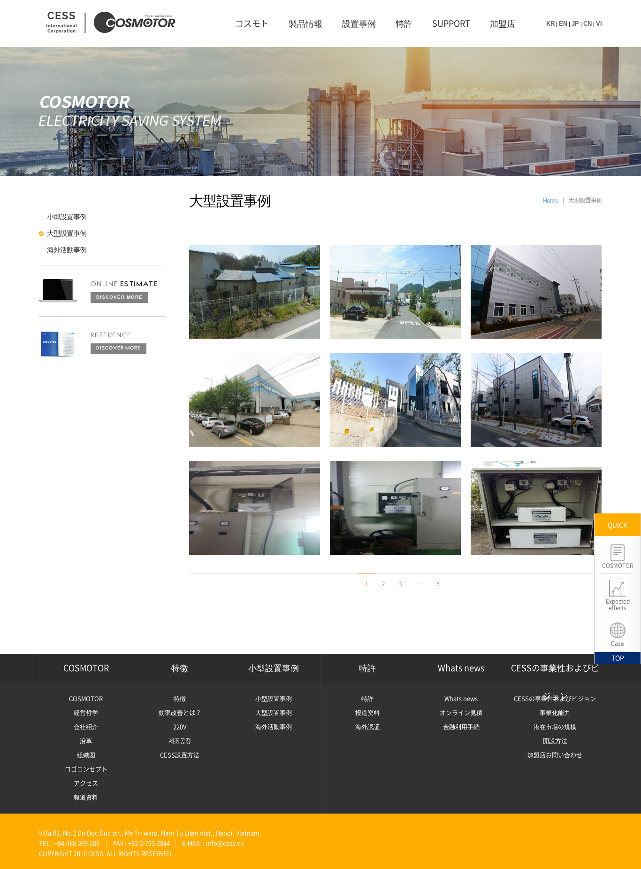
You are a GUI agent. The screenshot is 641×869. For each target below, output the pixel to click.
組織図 (86, 754)
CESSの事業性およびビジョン (555, 671)
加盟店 (502, 23)
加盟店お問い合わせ (554, 754)
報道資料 (86, 796)
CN (587, 23)
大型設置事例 (66, 233)
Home (550, 199)
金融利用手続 (461, 726)
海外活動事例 (66, 249)
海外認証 (367, 726)
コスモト (252, 23)
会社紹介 (86, 726)
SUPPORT (451, 23)
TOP (617, 657)
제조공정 (179, 740)
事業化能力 (555, 712)
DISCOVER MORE (119, 297)
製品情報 (305, 23)
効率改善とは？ (180, 712)
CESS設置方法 (179, 754)
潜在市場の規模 (555, 726)
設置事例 (359, 23)
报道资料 (367, 712)
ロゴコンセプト (86, 768)
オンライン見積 (461, 712)
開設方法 (555, 740)
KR (550, 23)
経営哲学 (86, 712)
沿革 (86, 740)
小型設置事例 (66, 216)
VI (599, 23)
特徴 (179, 667)
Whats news (461, 667)
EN (563, 23)
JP (575, 23)
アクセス (86, 782)
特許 (404, 23)
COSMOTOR (86, 667)
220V (179, 726)
